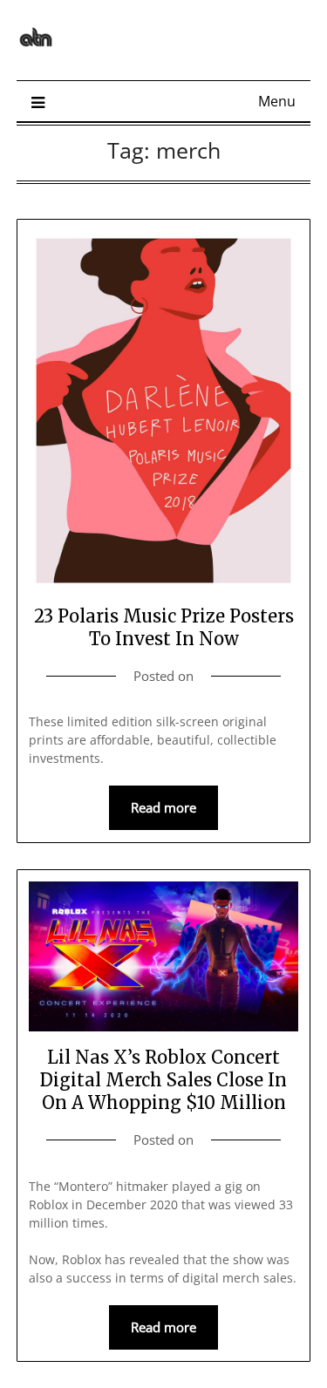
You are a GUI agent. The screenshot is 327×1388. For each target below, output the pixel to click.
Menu (277, 101)
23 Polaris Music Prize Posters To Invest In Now (164, 627)
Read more (163, 807)
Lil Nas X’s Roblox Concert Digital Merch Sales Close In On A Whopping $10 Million (163, 1079)
